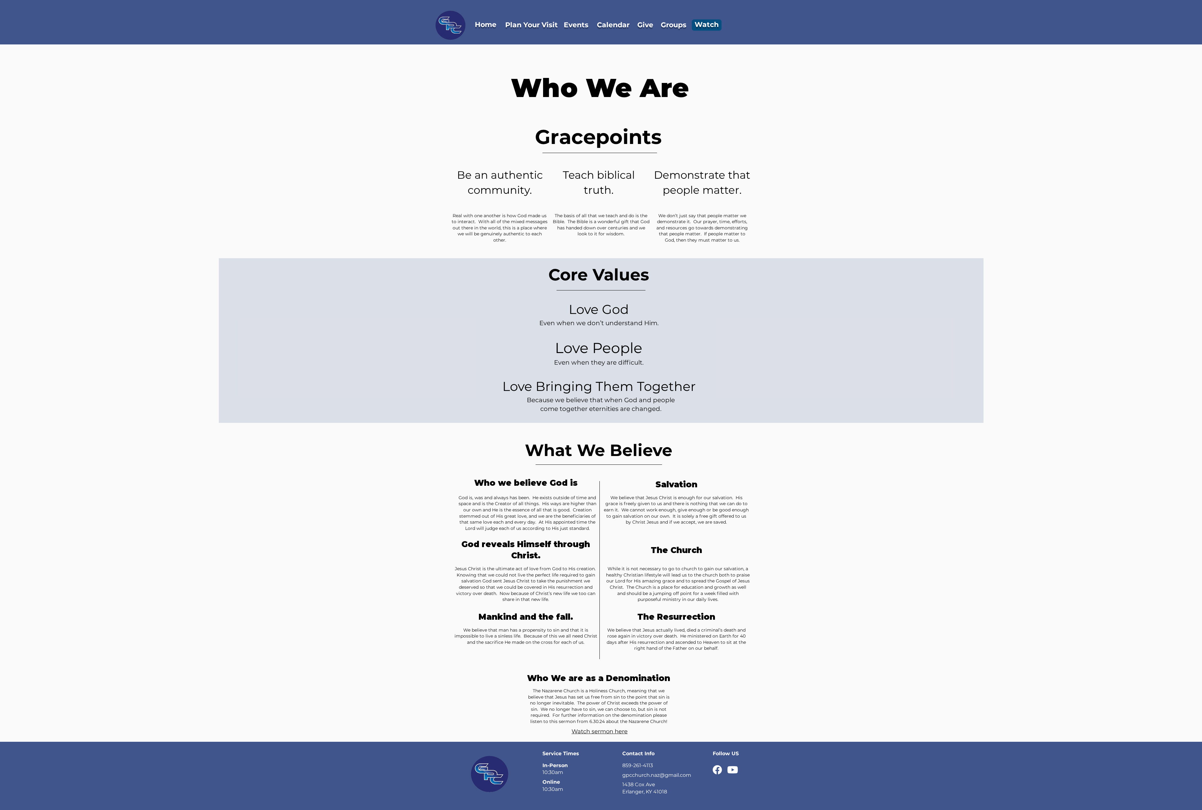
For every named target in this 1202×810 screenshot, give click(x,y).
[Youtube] (733, 770)
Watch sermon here (600, 731)
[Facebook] (717, 770)
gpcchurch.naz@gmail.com (656, 775)
